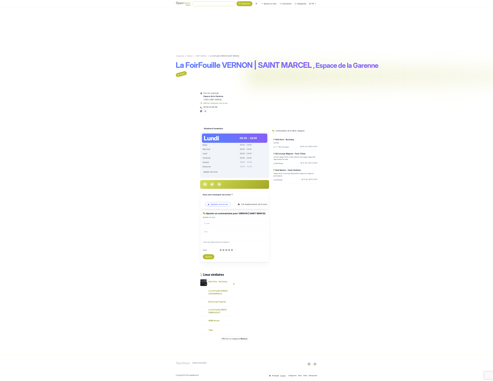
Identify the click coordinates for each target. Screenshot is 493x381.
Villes (305, 376)
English (283, 376)
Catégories (292, 376)
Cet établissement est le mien (253, 204)
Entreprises (313, 376)
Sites (300, 376)
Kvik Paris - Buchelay (217, 281)
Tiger (210, 330)
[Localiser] (256, 3)
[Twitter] (315, 364)
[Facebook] (309, 364)
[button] (312, 3)
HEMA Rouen (214, 320)
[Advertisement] (246, 28)
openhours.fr (194, 375)
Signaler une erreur (210, 172)
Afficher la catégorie (235, 339)
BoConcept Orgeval (217, 302)
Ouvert (182, 73)
